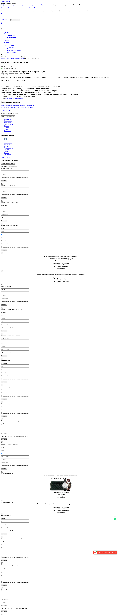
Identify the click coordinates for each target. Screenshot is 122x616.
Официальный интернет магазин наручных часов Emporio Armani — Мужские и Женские (26, 8)
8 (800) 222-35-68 (5, 1)
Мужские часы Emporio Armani (15, 58)
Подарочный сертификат (14, 50)
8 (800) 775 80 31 (5, 20)
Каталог (6, 34)
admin (16, 67)
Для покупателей (9, 45)
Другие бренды (11, 52)
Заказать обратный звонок (8, 116)
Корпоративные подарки (14, 48)
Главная (6, 32)
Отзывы (6, 44)
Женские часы (11, 35)
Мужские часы (11, 37)
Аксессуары (10, 39)
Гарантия (6, 40)
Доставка (6, 42)
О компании (10, 47)
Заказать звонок (15, 19)
